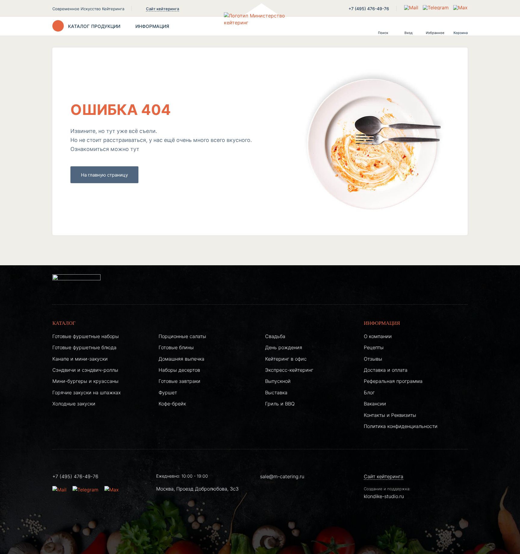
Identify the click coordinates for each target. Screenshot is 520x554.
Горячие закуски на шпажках (86, 392)
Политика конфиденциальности (401, 426)
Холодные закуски (73, 404)
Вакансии (375, 404)
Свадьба (275, 336)
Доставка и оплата (385, 370)
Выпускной (278, 381)
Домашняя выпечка (181, 359)
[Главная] (260, 26)
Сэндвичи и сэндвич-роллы (85, 370)
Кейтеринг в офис (286, 359)
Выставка (276, 392)
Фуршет (168, 392)
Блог (369, 392)
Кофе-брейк (172, 404)
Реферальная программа (393, 381)
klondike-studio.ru (384, 496)
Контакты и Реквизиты (390, 415)
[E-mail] (412, 8)
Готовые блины (176, 347)
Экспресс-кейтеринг (289, 370)
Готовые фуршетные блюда (84, 347)
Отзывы (373, 359)
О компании (378, 336)
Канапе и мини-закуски (80, 359)
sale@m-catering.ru (282, 476)
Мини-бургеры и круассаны (85, 381)
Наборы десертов (179, 370)
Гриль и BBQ (280, 404)
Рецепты (374, 347)
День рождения (283, 347)
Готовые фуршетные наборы (85, 336)
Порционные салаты (182, 336)
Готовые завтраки (179, 381)
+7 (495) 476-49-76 (368, 8)
